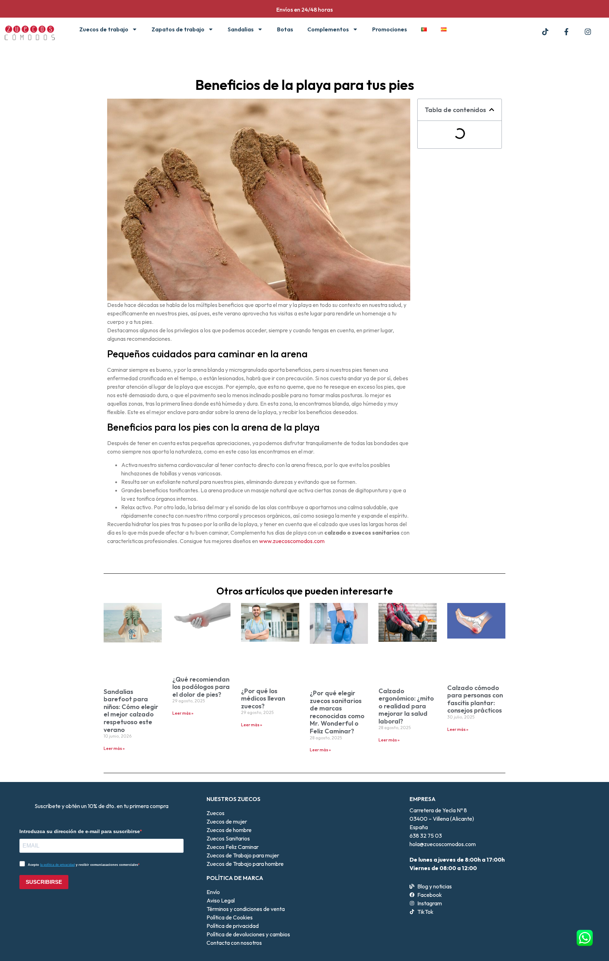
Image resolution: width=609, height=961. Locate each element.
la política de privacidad (57, 865)
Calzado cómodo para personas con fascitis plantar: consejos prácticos (475, 699)
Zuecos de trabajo (103, 29)
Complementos (328, 29)
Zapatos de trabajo (178, 29)
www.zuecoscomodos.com (292, 540)
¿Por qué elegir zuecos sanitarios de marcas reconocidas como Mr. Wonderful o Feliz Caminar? (337, 712)
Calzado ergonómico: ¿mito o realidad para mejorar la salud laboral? (406, 706)
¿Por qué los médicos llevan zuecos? (263, 698)
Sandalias (241, 29)
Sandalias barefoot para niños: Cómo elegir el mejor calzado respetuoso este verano (131, 711)
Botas (285, 29)
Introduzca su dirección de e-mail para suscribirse (79, 831)
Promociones (389, 29)
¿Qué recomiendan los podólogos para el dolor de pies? (201, 686)
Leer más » (114, 748)
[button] (491, 109)
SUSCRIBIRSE (44, 882)
